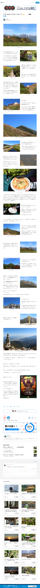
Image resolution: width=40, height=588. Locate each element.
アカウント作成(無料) (32, 586)
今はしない (24, 586)
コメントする (34, 475)
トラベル (4, 12)
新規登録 (37, 2)
